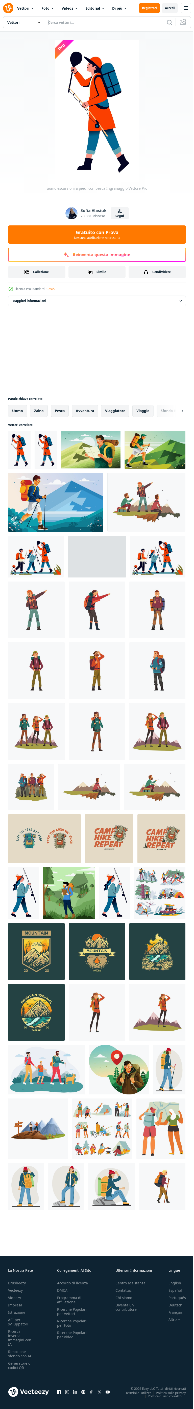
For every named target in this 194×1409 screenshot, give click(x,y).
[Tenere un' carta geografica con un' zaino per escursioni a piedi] (90, 450)
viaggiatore (115, 410)
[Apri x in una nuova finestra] (100, 1392)
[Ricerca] (169, 22)
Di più (117, 8)
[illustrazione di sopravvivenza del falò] (157, 951)
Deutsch (172, 1305)
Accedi (170, 8)
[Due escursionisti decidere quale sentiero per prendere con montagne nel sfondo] (38, 1128)
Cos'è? (50, 289)
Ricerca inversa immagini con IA (19, 1338)
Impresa (15, 1305)
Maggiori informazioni (29, 301)
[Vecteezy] (8, 8)
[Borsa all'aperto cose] (44, 838)
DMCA (62, 1290)
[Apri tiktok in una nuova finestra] (91, 1392)
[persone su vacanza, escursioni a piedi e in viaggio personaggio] (159, 893)
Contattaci (124, 1290)
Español (171, 1290)
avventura (85, 410)
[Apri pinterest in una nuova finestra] (83, 1392)
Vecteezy (15, 1290)
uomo (17, 410)
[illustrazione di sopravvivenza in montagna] (36, 951)
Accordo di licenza (72, 1283)
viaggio (143, 410)
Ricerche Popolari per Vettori (72, 1311)
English (171, 1283)
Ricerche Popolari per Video (72, 1334)
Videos (67, 8)
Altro (169, 1320)
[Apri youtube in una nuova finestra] (108, 1392)
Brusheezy (17, 1283)
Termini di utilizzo (135, 1392)
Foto (45, 8)
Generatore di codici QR (20, 1365)
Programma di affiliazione (69, 1299)
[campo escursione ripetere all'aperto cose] (109, 838)
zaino (39, 410)
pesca (60, 410)
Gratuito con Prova (97, 234)
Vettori (23, 8)
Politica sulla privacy (167, 1392)
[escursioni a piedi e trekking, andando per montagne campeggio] (102, 1128)
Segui (119, 216)
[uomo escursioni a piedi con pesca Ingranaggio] (19, 450)
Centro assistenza (130, 1283)
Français (172, 1312)
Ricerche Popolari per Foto (72, 1323)
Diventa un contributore (126, 1307)
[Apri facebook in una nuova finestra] (59, 1392)
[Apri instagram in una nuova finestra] (67, 1392)
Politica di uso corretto (161, 1396)
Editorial (92, 8)
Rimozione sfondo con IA (19, 1353)
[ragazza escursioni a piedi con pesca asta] (23, 893)
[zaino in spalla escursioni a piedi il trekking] (155, 450)
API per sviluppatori (18, 1321)
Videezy (14, 1297)
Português (173, 1297)
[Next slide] (174, 411)
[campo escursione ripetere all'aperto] (161, 838)
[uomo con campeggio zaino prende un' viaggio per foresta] (119, 1069)
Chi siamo (123, 1297)
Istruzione (16, 1312)
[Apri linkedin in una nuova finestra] (75, 1392)
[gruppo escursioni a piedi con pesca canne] (36, 556)
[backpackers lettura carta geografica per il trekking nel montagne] (160, 1128)
